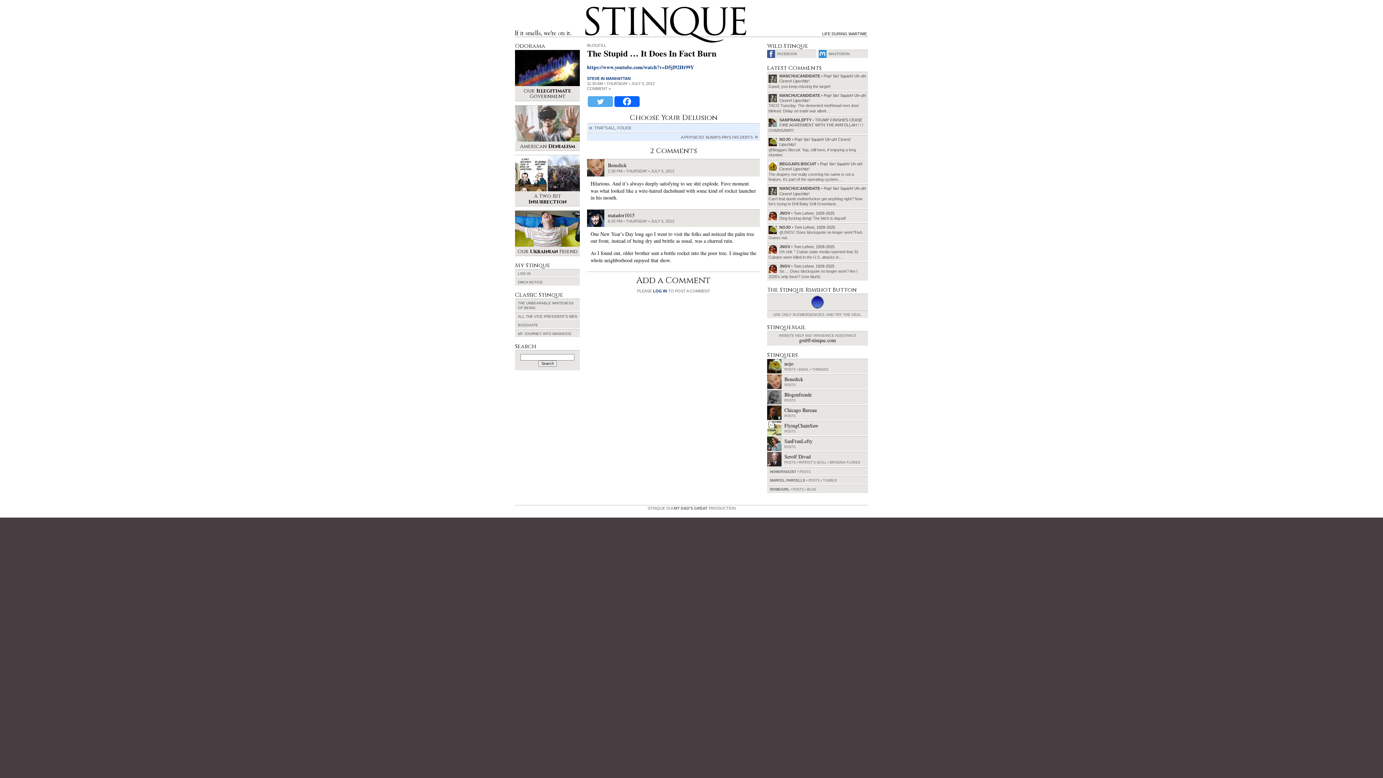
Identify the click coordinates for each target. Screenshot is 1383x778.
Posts (790, 369)
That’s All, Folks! (612, 128)
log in (660, 291)
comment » (599, 88)
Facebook (787, 54)
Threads (820, 369)
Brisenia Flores (845, 462)
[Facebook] (627, 101)
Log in (524, 274)
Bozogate (528, 325)
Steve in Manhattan (609, 78)
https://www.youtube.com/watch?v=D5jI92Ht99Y (640, 67)
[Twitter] (600, 101)
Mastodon (839, 54)
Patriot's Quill (813, 462)
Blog (811, 489)
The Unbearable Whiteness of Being (546, 305)
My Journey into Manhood (544, 334)
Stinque (591, 9)
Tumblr (830, 480)
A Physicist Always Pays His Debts (717, 137)
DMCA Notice (530, 282)
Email (804, 369)
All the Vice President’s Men (547, 316)
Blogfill (596, 45)
